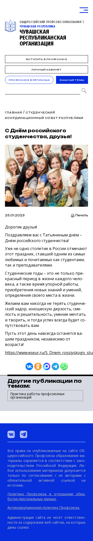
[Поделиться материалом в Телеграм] (55, 366)
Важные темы (72, 80)
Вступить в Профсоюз (46, 59)
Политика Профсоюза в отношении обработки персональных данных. (46, 496)
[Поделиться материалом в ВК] (29, 366)
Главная (13, 112)
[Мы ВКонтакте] (11, 434)
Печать (81, 215)
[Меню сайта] (84, 10)
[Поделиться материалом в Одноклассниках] (38, 366)
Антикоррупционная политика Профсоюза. (43, 507)
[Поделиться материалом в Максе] (46, 366)
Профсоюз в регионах (29, 80)
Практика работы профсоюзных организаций (37, 395)
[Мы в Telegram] (23, 434)
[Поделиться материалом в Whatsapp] (64, 366)
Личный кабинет (46, 69)
